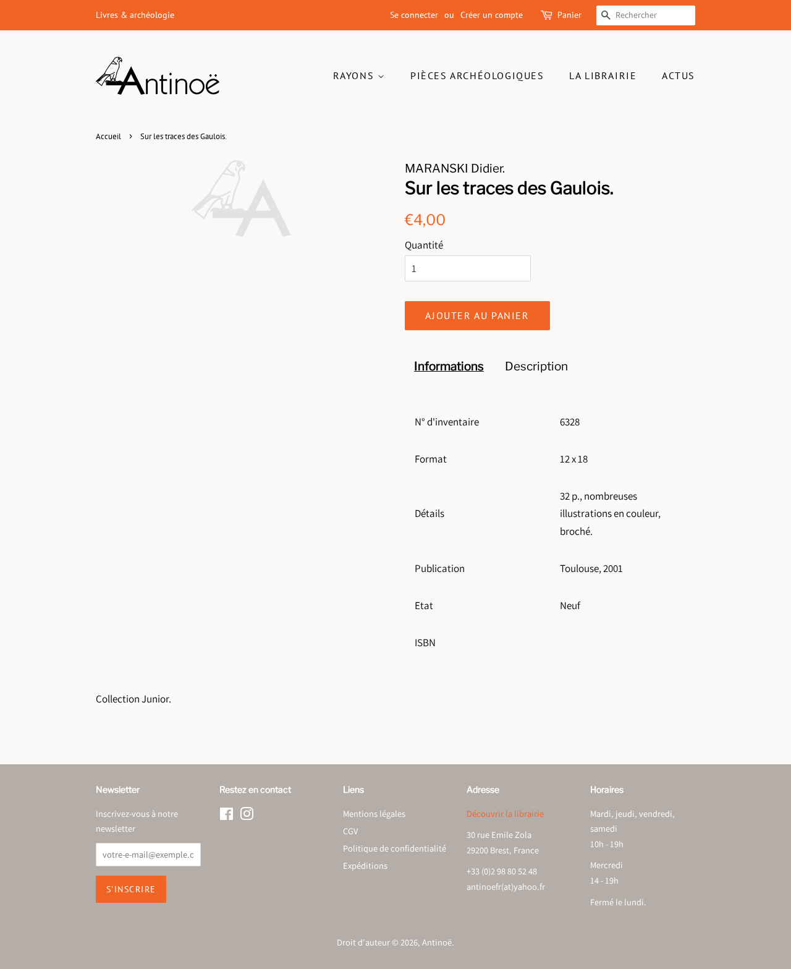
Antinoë (437, 942)
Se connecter (414, 14)
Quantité (424, 245)
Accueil (108, 136)
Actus (678, 75)
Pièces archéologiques (477, 75)
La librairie (603, 75)
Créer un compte (491, 14)
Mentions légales (374, 813)
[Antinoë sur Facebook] (226, 816)
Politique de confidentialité (394, 848)
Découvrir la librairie (505, 813)
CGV (350, 831)
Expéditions (365, 865)
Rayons (355, 75)
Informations (449, 366)
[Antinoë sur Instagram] (246, 816)
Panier (569, 14)
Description (536, 366)
